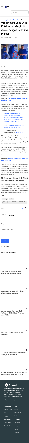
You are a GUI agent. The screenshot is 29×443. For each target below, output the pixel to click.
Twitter (16, 429)
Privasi (6, 413)
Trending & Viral (14, 20)
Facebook (17, 423)
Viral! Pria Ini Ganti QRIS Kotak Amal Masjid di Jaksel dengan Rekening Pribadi (24, 20)
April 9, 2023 (19, 132)
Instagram (17, 426)
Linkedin (17, 432)
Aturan (6, 416)
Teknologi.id (5, 20)
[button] (2, 7)
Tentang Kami (8, 409)
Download (7, 426)
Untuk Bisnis (7, 423)
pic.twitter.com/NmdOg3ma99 (12, 127)
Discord (17, 436)
